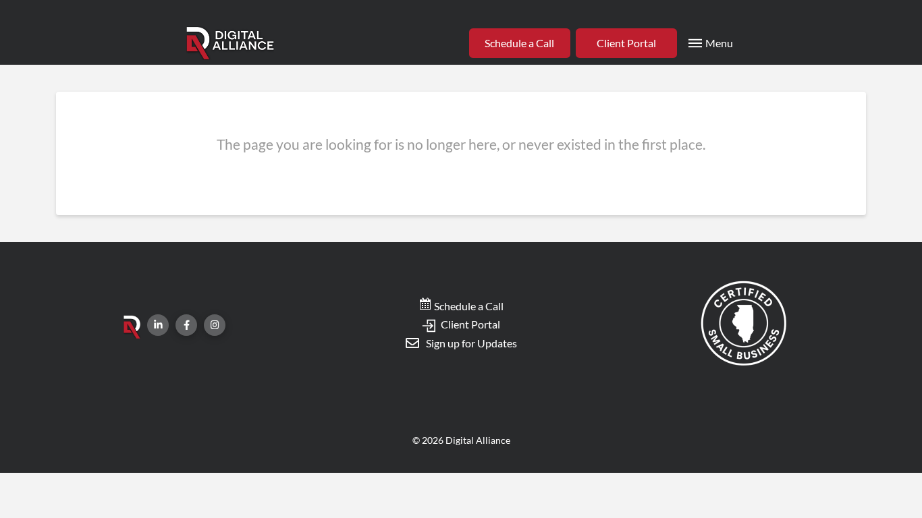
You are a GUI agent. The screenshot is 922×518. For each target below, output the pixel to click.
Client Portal (469, 324)
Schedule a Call (468, 305)
